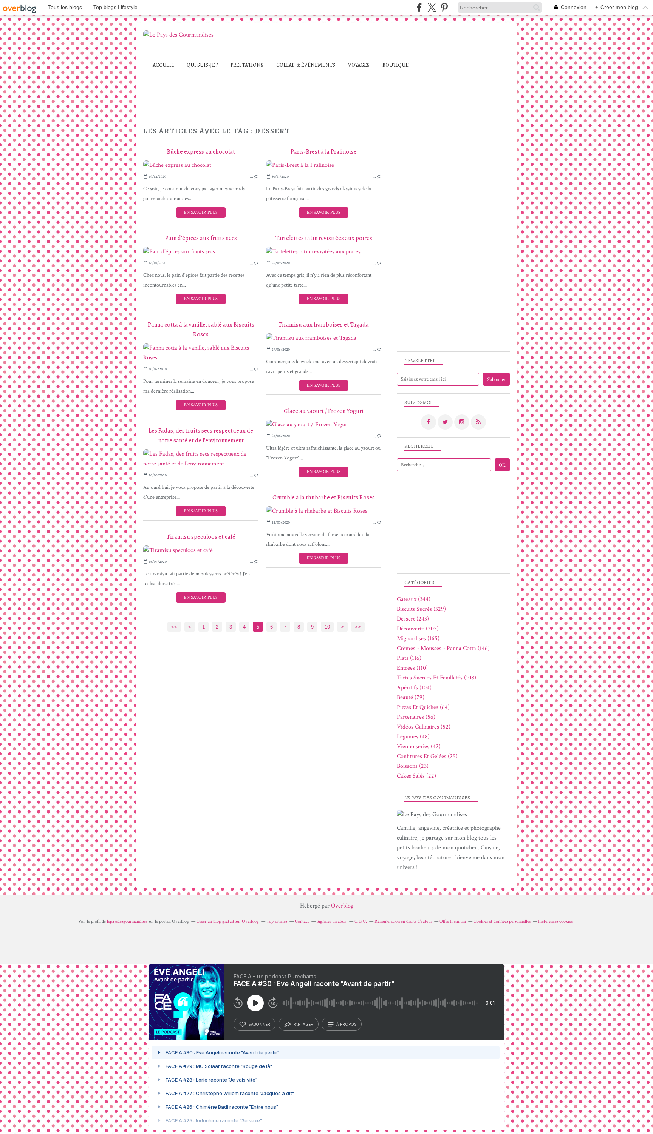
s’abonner (259, 1024)
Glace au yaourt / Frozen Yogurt (324, 411)
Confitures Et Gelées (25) (427, 756)
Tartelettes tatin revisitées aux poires (323, 238)
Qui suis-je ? (202, 65)
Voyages (359, 65)
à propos (346, 1024)
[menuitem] (163, 65)
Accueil (163, 65)
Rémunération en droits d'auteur (403, 921)
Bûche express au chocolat (201, 152)
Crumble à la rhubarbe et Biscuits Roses (323, 497)
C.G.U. (360, 921)
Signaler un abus (332, 921)
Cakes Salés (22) (416, 776)
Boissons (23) (413, 766)
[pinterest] (444, 7)
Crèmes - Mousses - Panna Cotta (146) (443, 648)
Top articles (276, 921)
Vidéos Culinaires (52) (423, 727)
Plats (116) (409, 658)
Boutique (395, 65)
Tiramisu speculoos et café (201, 537)
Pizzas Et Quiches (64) (423, 707)
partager (303, 1024)
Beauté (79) (410, 697)
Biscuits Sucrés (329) (421, 609)
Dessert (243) (413, 619)
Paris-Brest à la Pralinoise (324, 152)
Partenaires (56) (416, 717)
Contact (302, 921)
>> (358, 627)
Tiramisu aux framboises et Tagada (324, 324)
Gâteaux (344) (413, 599)
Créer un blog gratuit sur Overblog (228, 921)
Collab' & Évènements (305, 65)
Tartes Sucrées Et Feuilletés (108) (436, 678)
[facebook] (419, 7)
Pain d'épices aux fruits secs (201, 238)
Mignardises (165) (418, 638)
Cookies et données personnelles (502, 921)
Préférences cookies (555, 921)
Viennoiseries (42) (419, 746)
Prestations (247, 65)
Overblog (342, 906)
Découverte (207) (418, 629)
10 (327, 627)
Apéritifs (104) (414, 688)
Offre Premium (452, 921)
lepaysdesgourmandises (127, 921)
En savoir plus (201, 212)
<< (174, 627)
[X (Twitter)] (431, 7)
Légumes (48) (413, 737)
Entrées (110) (412, 668)
